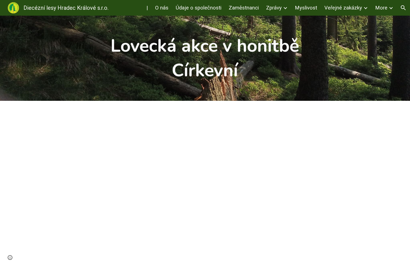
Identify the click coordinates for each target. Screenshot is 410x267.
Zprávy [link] (274, 8)
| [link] (147, 8)
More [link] (381, 8)
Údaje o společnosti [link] (198, 8)
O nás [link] (161, 8)
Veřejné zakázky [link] (343, 8)
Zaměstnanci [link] (244, 8)
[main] (205, 58)
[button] (403, 8)
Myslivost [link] (306, 8)
